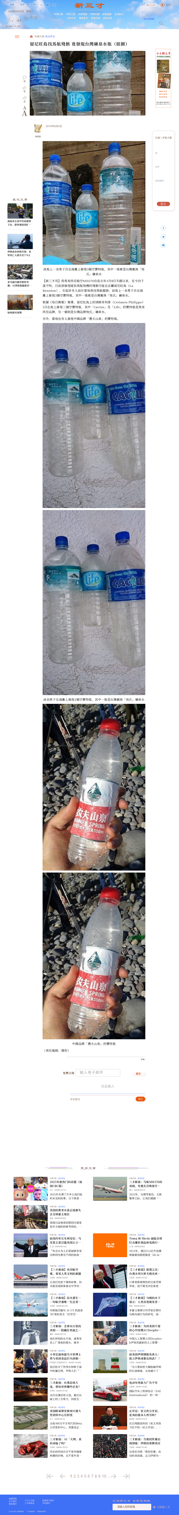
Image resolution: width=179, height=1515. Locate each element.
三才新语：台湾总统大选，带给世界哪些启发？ (65, 1385)
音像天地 (95, 18)
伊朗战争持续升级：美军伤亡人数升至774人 (19, 253)
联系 (22, 4)
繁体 (168, 5)
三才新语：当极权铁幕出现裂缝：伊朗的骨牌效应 (144, 1441)
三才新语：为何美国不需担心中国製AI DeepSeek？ (144, 1328)
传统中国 (94, 14)
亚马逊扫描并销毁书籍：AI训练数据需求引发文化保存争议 (19, 283)
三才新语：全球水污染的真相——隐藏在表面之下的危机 (65, 1328)
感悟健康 (106, 14)
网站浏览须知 (41, 1511)
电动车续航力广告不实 (143, 1383)
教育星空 (83, 18)
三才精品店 (29, 1503)
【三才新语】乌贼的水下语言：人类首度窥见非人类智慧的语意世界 (144, 1300)
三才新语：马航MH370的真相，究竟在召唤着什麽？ (145, 1184)
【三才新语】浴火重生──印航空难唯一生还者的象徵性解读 (65, 1300)
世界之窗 (70, 14)
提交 (138, 1074)
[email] (163, 245)
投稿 (12, 4)
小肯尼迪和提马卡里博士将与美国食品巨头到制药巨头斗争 (65, 1356)
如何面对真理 (14, 312)
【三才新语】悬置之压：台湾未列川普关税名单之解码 (144, 1272)
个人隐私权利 (30, 1511)
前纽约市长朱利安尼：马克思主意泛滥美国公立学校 (65, 1240)
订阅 (33, 4)
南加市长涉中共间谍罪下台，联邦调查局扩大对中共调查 (19, 222)
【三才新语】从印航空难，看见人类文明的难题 (65, 1272)
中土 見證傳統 (149, 19)
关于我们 (13, 1501)
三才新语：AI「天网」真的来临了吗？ (66, 1441)
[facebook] (163, 228)
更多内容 (107, 18)
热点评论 (50, 37)
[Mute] (34, 17)
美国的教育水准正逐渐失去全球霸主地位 (65, 1212)
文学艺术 (71, 18)
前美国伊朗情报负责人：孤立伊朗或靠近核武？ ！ (145, 1356)
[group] (26, 23)
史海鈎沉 (119, 14)
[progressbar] (41, 17)
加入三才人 (151, 5)
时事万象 (58, 14)
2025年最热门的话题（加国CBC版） (66, 1184)
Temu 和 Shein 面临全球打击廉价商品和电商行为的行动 (145, 1240)
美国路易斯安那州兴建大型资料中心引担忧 (65, 1413)
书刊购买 (46, 1503)
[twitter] (163, 237)
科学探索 (82, 14)
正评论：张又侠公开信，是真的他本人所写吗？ (144, 1413)
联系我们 (13, 1504)
